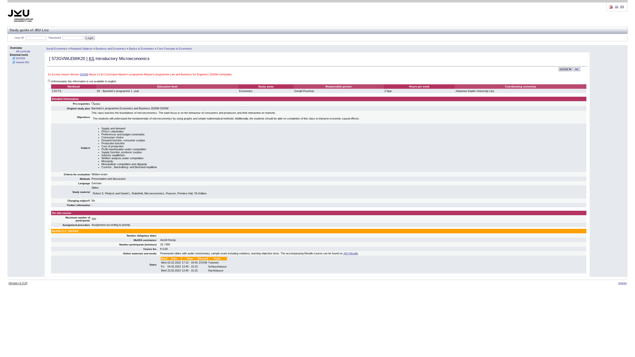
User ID (19, 37)
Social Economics (56, 48)
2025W (84, 74)
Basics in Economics (141, 48)
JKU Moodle (350, 253)
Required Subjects (81, 48)
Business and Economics (110, 48)
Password (55, 37)
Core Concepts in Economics (174, 48)
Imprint (622, 283)
